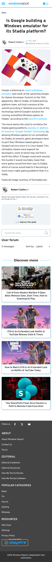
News (4, 13)
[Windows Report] (18, 3)
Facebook (15, 424)
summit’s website (37, 119)
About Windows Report (13, 439)
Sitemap (6, 530)
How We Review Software (14, 478)
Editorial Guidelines (11, 462)
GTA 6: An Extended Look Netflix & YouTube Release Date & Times (26, 333)
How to (5, 502)
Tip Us (5, 450)
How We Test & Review (12, 473)
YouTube (29, 424)
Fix (3, 496)
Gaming (5, 507)
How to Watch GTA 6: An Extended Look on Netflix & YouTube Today (26, 369)
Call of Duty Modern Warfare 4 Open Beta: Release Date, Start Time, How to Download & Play (26, 295)
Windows (6, 512)
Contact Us (7, 444)
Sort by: (30, 246)
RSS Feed (6, 525)
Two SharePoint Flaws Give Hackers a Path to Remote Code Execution (26, 405)
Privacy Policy (8, 535)
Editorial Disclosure (11, 468)
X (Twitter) (22, 424)
